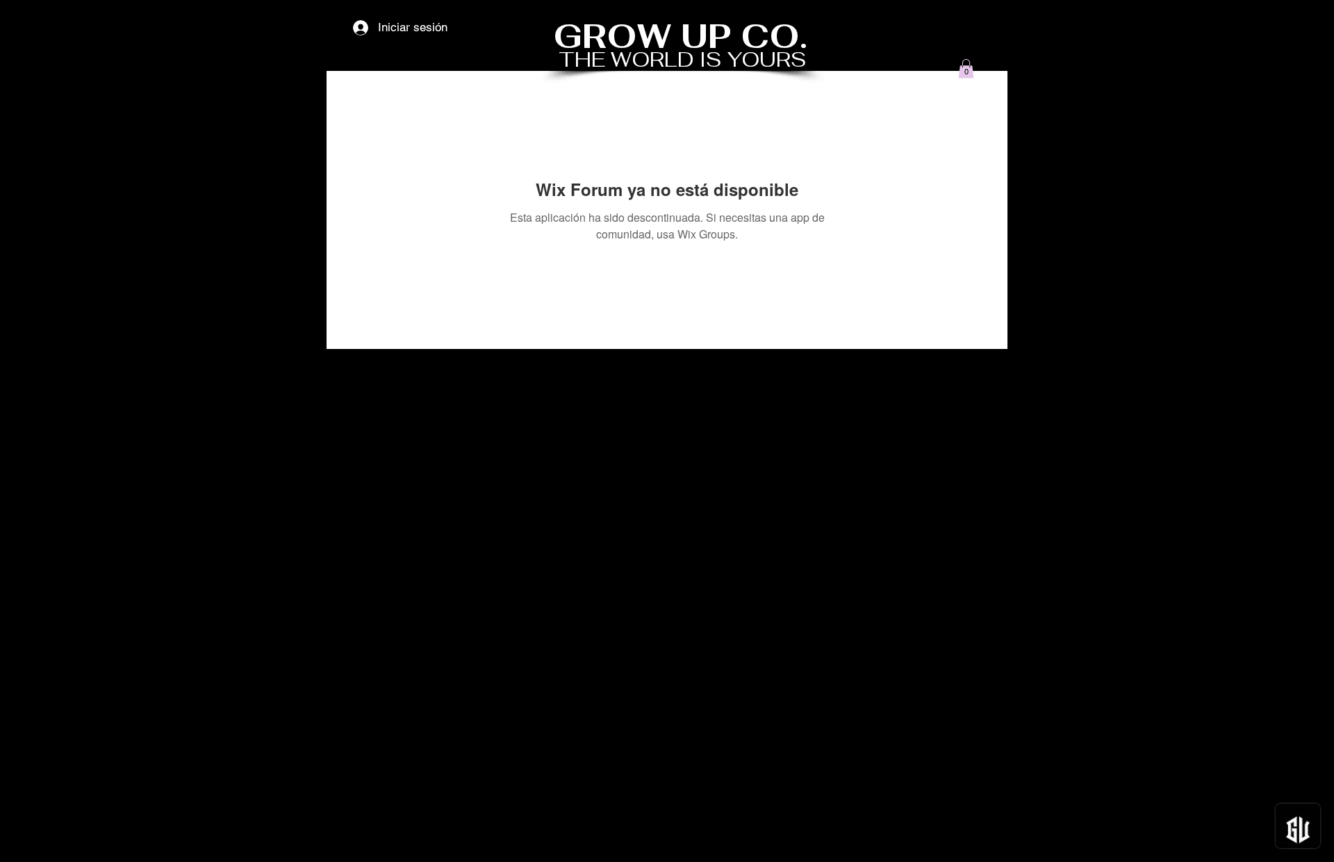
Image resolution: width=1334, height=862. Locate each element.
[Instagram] (993, 839)
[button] (966, 68)
